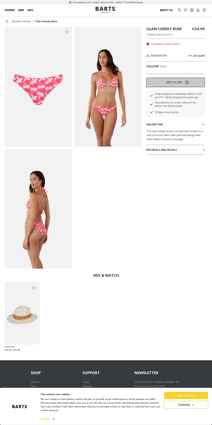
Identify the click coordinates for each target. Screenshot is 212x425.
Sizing (86, 382)
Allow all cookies (186, 395)
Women (35, 382)
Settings (45, 419)
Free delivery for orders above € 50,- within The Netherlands (108, 2)
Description (154, 124)
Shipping (87, 386)
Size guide (199, 55)
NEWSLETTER (146, 372)
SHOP (36, 372)
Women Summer (22, 21)
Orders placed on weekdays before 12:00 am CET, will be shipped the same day (178, 95)
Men (33, 386)
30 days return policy (167, 112)
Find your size (159, 55)
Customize (184, 404)
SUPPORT (91, 372)
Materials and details (161, 150)
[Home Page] (106, 10)
